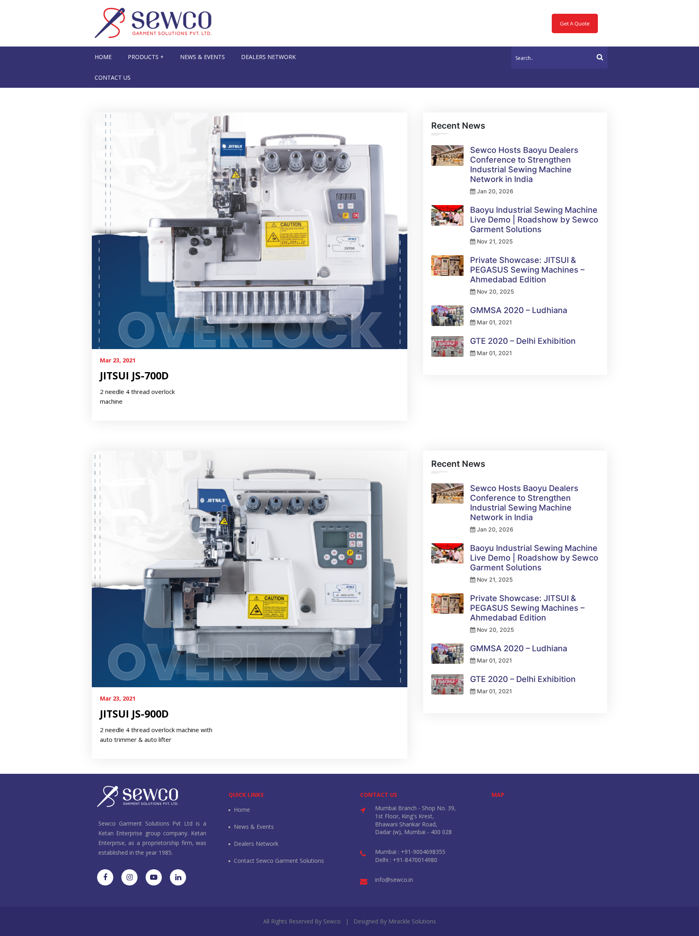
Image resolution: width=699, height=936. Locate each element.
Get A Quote (575, 23)
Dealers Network (256, 843)
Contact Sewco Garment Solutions (279, 860)
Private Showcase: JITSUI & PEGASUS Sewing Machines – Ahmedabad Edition (527, 269)
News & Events (254, 826)
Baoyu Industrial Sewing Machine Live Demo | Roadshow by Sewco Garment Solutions (534, 219)
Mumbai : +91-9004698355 (410, 852)
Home (242, 809)
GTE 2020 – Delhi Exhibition (523, 341)
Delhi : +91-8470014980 (406, 860)
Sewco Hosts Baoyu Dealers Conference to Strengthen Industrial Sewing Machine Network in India (524, 164)
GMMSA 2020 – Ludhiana (518, 310)
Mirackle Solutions (412, 921)
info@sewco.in (394, 879)
